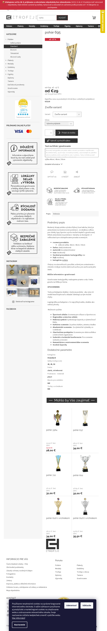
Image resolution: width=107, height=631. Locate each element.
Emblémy (11, 67)
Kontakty (9, 577)
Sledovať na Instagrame (25, 301)
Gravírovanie (13, 88)
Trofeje (11, 71)
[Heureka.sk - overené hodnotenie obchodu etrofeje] (23, 109)
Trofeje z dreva (83, 572)
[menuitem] (9, 26)
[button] (58, 447)
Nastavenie (19, 624)
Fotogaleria (10, 574)
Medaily (11, 64)
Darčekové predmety (16, 84)
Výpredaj (11, 92)
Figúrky (10, 74)
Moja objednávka (13, 590)
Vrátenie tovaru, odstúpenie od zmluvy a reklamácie (26, 587)
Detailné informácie (52, 164)
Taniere (11, 81)
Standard (13, 46)
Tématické (14, 53)
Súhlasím (86, 605)
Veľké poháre (15, 43)
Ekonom (13, 50)
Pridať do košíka (68, 133)
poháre (65, 260)
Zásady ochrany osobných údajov (19, 570)
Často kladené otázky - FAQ (17, 564)
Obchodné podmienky (15, 567)
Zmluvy (9, 580)
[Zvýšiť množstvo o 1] (54, 131)
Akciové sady (15, 57)
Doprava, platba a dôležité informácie (21, 584)
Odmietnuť (71, 605)
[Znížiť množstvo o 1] (54, 134)
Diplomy (11, 78)
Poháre (10, 39)
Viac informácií (18, 618)
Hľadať (62, 18)
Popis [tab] (48, 214)
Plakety (11, 60)
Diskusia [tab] (56, 214)
